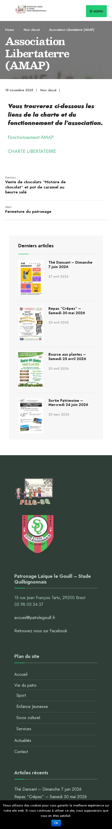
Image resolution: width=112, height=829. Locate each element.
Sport (21, 695)
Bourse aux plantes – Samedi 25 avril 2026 (67, 356)
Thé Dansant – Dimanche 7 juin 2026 (70, 264)
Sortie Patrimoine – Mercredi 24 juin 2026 (68, 403)
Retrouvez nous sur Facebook (40, 631)
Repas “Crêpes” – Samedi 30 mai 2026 (66, 310)
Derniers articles (36, 245)
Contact (21, 752)
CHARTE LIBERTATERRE (32, 151)
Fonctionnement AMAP (31, 137)
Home (9, 29)
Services (23, 729)
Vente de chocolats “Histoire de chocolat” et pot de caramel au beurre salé (35, 185)
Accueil (20, 674)
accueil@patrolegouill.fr (34, 618)
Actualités (22, 740)
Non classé (32, 29)
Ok (56, 823)
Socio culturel (28, 718)
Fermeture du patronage (28, 210)
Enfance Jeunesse (32, 706)
